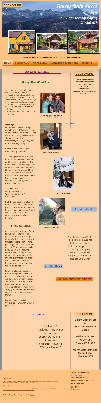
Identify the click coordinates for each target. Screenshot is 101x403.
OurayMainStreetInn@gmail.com (85, 91)
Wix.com (32, 395)
